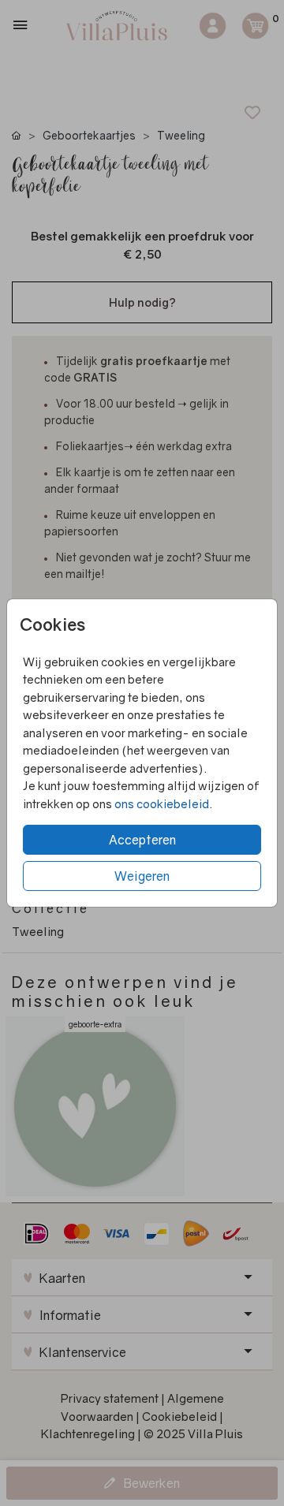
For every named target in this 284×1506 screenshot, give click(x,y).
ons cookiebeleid (161, 803)
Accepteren (142, 840)
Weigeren (142, 876)
